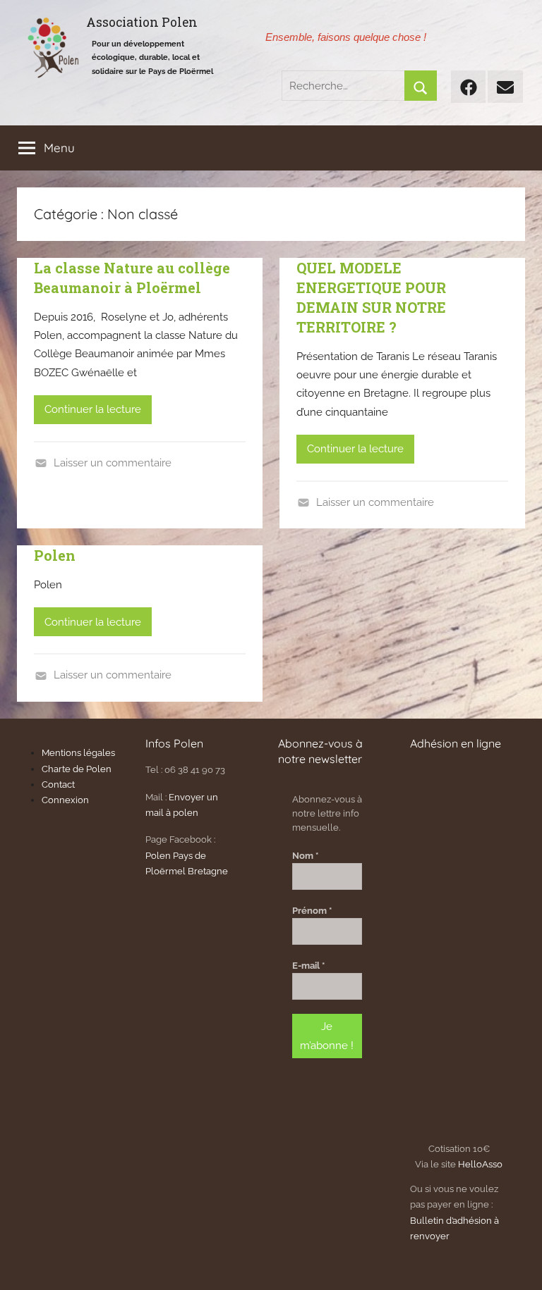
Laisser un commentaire (112, 463)
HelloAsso (480, 1164)
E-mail (308, 965)
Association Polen (142, 22)
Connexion (65, 800)
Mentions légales (78, 753)
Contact (58, 784)
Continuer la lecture (92, 409)
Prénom (312, 910)
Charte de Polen (77, 769)
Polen (55, 555)
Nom (305, 855)
